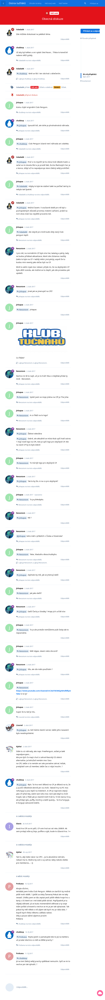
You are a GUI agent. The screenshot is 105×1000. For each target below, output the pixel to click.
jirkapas (22, 125)
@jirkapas (21, 536)
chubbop (23, 73)
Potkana (23, 937)
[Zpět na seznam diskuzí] (3, 3)
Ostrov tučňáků (17, 3)
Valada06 (23, 186)
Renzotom (23, 309)
